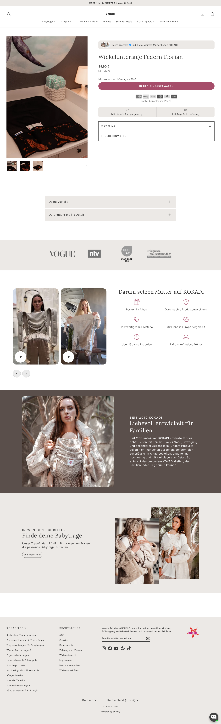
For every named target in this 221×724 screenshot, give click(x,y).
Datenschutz (66, 645)
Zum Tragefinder (32, 554)
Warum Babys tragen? (18, 650)
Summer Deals (124, 21)
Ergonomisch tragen (17, 655)
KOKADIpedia (145, 21)
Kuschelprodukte (15, 665)
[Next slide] (26, 373)
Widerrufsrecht (67, 655)
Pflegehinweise (114, 136)
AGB (61, 635)
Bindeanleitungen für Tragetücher (25, 640)
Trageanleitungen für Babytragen (25, 645)
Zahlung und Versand (71, 650)
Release (107, 21)
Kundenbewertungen (18, 685)
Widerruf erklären (69, 670)
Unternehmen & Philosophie (21, 660)
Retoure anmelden (69, 665)
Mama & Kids (87, 21)
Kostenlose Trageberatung (21, 635)
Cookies (63, 640)
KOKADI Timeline (15, 680)
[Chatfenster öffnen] (213, 717)
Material (108, 126)
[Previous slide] (17, 373)
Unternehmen (168, 21)
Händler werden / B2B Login (22, 690)
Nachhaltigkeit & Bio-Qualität (22, 670)
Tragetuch (67, 21)
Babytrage (48, 21)
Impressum (65, 660)
